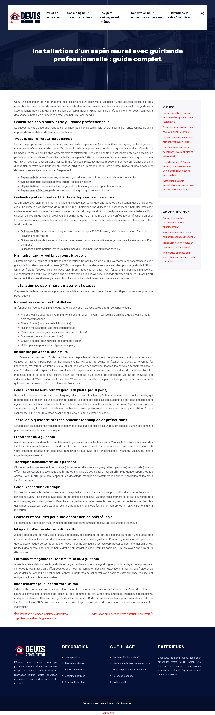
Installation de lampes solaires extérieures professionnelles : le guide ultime (42, 616)
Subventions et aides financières (179, 15)
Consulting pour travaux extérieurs (80, 15)
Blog (201, 13)
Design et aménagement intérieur (109, 17)
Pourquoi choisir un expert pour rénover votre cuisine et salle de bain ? (178, 152)
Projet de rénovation (53, 15)
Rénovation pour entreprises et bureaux (146, 15)
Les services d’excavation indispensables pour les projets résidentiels (179, 117)
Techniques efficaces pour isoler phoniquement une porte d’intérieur (179, 257)
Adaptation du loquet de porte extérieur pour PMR (121, 614)
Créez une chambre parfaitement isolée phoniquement (173, 222)
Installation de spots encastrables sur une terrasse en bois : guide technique (179, 185)
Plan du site (108, 712)
